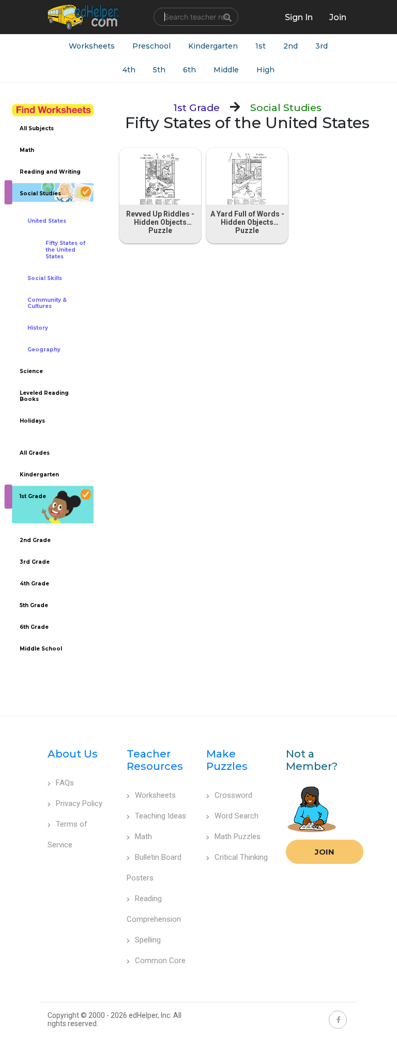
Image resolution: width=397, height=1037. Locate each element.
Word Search (236, 816)
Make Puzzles (227, 760)
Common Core (160, 960)
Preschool (151, 46)
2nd (290, 46)
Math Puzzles (238, 836)
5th (159, 69)
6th (189, 69)
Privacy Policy (79, 803)
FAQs (65, 782)
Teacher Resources (155, 760)
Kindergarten (213, 46)
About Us (73, 754)
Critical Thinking (241, 857)
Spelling (148, 940)
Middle (226, 69)
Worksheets (92, 46)
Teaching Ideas (160, 816)
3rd (321, 46)
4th (129, 69)
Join (324, 852)
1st (260, 46)
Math (143, 836)
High (265, 69)
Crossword (233, 795)
